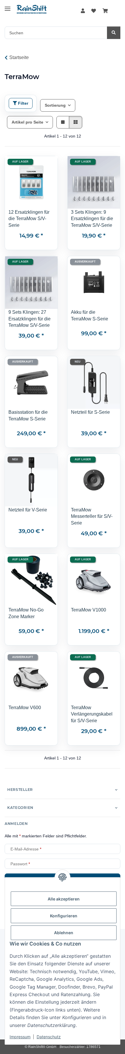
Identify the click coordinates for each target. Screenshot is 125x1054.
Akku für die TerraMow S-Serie (89, 315)
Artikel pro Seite (27, 122)
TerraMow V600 (24, 707)
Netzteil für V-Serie (27, 509)
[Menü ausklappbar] (7, 6)
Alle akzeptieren (64, 898)
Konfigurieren (63, 915)
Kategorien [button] (20, 807)
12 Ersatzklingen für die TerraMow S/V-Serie (28, 218)
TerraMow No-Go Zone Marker (26, 613)
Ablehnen (63, 932)
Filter (22, 103)
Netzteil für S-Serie (90, 412)
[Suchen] (113, 32)
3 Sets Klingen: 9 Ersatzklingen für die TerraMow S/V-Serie (92, 218)
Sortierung (55, 105)
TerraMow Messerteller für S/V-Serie (91, 516)
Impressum (20, 1036)
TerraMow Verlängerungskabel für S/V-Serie (91, 714)
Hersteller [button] (20, 789)
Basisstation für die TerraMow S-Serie (28, 415)
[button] (83, 11)
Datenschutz (49, 1036)
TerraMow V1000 (88, 609)
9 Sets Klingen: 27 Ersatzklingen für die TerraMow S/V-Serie (29, 318)
